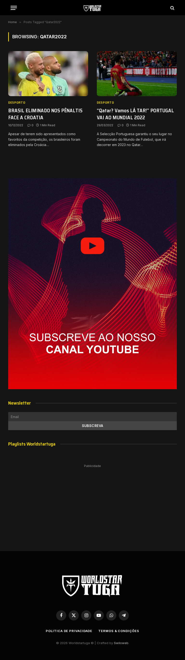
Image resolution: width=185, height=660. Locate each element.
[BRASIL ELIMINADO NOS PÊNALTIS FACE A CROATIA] (48, 73)
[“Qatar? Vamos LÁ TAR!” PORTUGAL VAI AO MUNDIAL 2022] (137, 73)
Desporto (17, 102)
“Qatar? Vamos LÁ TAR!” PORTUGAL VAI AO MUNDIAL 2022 (135, 114)
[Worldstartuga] (92, 8)
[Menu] (14, 7)
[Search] (171, 7)
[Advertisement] (92, 503)
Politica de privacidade (69, 631)
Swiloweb (121, 643)
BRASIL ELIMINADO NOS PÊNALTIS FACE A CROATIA (45, 114)
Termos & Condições (118, 631)
